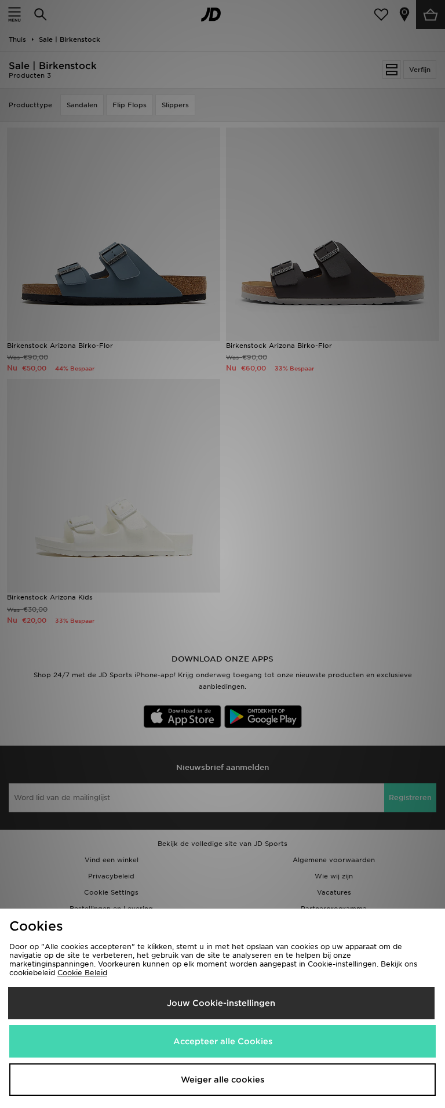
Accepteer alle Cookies (222, 1041)
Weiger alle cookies (222, 1079)
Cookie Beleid (82, 972)
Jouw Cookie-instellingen (221, 1003)
